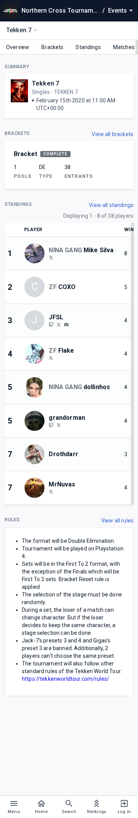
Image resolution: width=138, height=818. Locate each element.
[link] (66, 324)
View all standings (111, 205)
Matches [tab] (124, 47)
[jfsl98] (58, 324)
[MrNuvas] (51, 491)
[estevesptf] (51, 425)
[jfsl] (66, 324)
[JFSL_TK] (51, 324)
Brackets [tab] (52, 47)
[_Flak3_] (51, 358)
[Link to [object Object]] (36, 253)
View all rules (117, 520)
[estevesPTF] (58, 425)
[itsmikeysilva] (51, 257)
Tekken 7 (45, 83)
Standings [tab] (88, 47)
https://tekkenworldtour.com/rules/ (65, 679)
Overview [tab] (17, 47)
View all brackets (112, 134)
